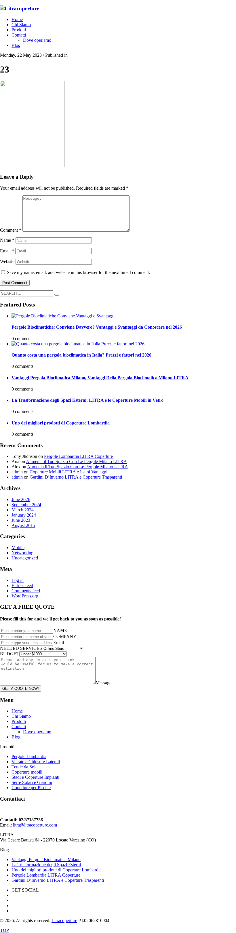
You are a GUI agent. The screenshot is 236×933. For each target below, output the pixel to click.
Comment (10, 230)
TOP (4, 930)
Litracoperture (64, 920)
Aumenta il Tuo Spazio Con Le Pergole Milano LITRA (76, 461)
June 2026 (21, 499)
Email (7, 250)
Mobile (18, 547)
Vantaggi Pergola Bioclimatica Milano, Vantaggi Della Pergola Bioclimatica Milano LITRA (100, 377)
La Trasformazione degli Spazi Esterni (46, 864)
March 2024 (23, 509)
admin (17, 471)
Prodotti (19, 721)
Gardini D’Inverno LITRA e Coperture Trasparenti (76, 477)
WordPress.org (25, 595)
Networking (22, 552)
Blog (16, 736)
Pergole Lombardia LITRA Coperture (78, 456)
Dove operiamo (37, 731)
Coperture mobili (27, 772)
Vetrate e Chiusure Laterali (36, 761)
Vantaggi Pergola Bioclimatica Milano (46, 859)
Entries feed (22, 585)
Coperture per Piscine (31, 787)
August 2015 (23, 525)
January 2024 (24, 515)
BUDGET (9, 653)
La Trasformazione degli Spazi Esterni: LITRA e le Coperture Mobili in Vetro (87, 400)
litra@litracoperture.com (35, 824)
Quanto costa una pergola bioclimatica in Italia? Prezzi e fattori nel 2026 (81, 355)
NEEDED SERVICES (21, 648)
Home (17, 711)
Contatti (19, 726)
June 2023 (21, 520)
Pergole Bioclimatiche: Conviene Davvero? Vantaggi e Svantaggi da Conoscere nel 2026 (97, 327)
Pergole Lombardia (29, 756)
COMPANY (65, 636)
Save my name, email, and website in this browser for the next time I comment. (78, 272)
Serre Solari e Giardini (32, 782)
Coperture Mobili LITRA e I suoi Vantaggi (68, 471)
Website (7, 261)
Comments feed (26, 590)
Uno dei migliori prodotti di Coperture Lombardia (61, 422)
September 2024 (26, 504)
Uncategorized (25, 557)
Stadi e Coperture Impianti (35, 777)
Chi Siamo (21, 716)
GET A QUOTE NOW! (20, 688)
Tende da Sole (24, 766)
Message (103, 682)
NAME (60, 630)
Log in (18, 580)
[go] (56, 295)
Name (7, 240)
